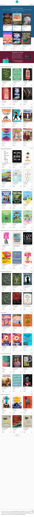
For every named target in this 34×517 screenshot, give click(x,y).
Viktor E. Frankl (15, 164)
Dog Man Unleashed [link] (16, 204)
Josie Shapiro (24, 46)
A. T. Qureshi (4, 328)
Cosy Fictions (3, 312)
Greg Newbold (25, 369)
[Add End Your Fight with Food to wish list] (20, 268)
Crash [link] (3, 368)
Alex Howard (15, 328)
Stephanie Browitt (16, 369)
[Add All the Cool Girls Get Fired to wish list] (31, 249)
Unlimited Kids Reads (5, 189)
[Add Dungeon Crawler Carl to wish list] (11, 30)
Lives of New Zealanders (5, 353)
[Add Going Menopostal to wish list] (10, 268)
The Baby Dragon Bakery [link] (5, 327)
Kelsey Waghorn (5, 388)
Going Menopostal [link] (4, 264)
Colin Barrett (25, 410)
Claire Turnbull (15, 265)
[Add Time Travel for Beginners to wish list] (20, 49)
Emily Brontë (15, 287)
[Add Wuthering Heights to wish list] (20, 290)
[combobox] (15, 5)
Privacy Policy (22, 511)
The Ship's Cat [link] (15, 327)
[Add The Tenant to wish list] (10, 104)
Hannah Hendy (4, 82)
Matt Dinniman (6, 27)
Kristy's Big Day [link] (25, 204)
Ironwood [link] (14, 26)
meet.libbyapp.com (20, 61)
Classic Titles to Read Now (6, 271)
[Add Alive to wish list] (31, 268)
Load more (17, 435)
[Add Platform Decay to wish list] (31, 104)
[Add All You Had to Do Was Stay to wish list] (11, 49)
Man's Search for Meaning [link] (16, 163)
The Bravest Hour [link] (24, 26)
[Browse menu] (32, 4)
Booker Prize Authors (5, 394)
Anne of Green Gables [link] (26, 305)
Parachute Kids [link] (4, 204)
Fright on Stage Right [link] (26, 327)
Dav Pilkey (15, 205)
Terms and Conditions (15, 511)
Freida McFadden (5, 101)
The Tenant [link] (3, 100)
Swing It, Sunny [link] (4, 223)
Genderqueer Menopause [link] (16, 245)
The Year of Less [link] (25, 182)
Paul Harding (15, 429)
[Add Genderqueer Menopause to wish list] (20, 249)
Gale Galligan (25, 205)
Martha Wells (25, 101)
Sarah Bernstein (5, 429)
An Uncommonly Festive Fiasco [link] (6, 81)
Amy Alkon (4, 265)
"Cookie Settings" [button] (19, 513)
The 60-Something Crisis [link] (26, 163)
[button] (11, 26)
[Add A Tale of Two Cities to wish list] (20, 309)
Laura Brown (25, 246)
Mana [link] (24, 387)
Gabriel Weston (26, 265)
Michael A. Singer (16, 183)
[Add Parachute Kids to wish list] (10, 208)
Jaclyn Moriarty (15, 46)
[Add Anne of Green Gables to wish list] (31, 309)
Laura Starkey (5, 46)
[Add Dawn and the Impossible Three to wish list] (31, 227)
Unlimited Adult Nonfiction (6, 148)
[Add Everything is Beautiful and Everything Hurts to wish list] (30, 49)
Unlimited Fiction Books (17, 8)
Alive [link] (24, 264)
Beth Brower (15, 82)
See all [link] (17, 12)
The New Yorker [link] (15, 122)
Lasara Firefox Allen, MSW (17, 246)
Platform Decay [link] (25, 100)
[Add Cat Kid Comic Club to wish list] (20, 227)
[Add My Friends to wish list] (20, 413)
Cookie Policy (23, 514)
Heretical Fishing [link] (4, 346)
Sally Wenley (4, 369)
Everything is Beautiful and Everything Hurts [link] (26, 45)
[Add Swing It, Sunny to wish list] (10, 227)
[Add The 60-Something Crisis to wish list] (31, 167)
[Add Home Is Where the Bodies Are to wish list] (31, 85)
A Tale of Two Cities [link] (15, 305)
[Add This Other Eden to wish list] (20, 432)
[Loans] (31, 5)
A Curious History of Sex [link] (5, 245)
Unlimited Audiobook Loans (6, 66)
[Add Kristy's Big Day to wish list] (31, 208)
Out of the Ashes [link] (15, 368)
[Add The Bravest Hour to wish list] (30, 30)
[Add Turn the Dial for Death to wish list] (31, 350)
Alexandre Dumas (26, 287)
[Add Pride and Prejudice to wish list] (10, 290)
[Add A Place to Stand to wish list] (10, 186)
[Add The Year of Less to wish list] (31, 186)
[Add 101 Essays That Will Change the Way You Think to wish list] (10, 167)
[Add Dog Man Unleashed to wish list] (20, 208)
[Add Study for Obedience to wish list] (10, 432)
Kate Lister (4, 246)
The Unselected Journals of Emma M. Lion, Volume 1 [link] (16, 81)
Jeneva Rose (25, 82)
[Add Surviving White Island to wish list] (10, 391)
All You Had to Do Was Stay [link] (7, 45)
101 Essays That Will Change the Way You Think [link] (6, 163)
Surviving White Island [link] (5, 387)
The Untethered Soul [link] (16, 182)
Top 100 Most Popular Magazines (7, 107)
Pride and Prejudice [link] (5, 286)
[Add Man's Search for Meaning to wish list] (20, 167)
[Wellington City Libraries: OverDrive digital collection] (17, 1)
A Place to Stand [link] (4, 182)
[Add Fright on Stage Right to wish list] (31, 331)
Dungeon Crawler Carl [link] (6, 26)
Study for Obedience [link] (5, 428)
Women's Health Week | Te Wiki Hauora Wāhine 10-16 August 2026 (13, 230)
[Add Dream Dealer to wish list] (31, 372)
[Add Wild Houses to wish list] (31, 413)
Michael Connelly (16, 27)
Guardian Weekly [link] (25, 122)
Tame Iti (25, 388)
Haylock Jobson (5, 347)
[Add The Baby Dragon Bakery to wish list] (10, 331)
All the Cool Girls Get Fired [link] (27, 245)
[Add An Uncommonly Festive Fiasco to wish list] (10, 85)
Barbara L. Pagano (26, 164)
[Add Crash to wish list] (10, 372)
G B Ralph (25, 328)
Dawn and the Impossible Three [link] (27, 223)
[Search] (1, 4)
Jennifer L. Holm (5, 224)
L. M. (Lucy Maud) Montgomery (27, 306)
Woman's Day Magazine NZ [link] (27, 141)
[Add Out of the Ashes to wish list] (20, 372)
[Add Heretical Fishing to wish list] (10, 350)
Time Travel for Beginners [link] (16, 45)
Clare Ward (4, 183)
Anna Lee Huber (25, 27)
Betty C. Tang (4, 205)
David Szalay (4, 410)
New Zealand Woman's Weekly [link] (16, 141)
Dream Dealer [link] (25, 368)
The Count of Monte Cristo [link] (27, 286)
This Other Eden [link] (15, 428)
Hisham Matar (15, 410)
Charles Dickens (15, 306)
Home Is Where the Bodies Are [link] (27, 81)
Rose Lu (14, 388)
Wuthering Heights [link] (15, 286)
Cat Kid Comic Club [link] (15, 223)
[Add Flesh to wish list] (10, 413)
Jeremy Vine (25, 347)
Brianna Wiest (4, 164)
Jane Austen (4, 287)
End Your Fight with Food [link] (16, 264)
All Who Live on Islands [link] (16, 387)
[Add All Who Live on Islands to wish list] (20, 391)
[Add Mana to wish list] (31, 391)
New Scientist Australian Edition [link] (6, 141)
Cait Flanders (25, 183)
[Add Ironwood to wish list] (20, 30)
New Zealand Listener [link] (5, 122)
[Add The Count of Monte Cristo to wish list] (31, 290)
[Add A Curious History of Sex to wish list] (10, 249)
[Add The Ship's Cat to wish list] (20, 331)
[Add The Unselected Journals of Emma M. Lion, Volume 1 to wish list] (20, 85)
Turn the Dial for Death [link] (26, 346)
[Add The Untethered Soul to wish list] (20, 186)
